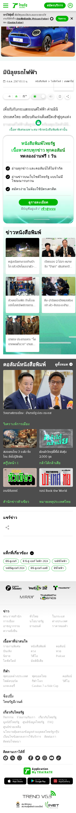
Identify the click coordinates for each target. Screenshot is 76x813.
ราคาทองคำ (59, 627)
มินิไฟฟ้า (57, 569)
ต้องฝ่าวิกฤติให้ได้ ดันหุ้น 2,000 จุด (52, 455)
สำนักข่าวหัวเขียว (14, 503)
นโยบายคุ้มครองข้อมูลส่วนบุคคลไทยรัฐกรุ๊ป (28, 728)
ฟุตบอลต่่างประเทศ (14, 677)
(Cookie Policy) (15, 22)
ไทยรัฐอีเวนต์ (11, 703)
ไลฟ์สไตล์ (57, 81)
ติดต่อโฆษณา (61, 733)
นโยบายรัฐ (35, 622)
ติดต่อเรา (44, 733)
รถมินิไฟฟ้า (57, 562)
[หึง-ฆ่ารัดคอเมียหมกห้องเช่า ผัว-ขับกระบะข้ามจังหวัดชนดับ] (58, 286)
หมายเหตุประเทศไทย (52, 503)
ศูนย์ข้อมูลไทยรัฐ (12, 723)
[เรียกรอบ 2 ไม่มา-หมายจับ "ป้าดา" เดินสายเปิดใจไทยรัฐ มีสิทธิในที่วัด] (58, 248)
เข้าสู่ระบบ (48, 209)
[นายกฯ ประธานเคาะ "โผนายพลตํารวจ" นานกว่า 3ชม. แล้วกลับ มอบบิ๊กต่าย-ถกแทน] (22, 325)
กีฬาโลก (34, 682)
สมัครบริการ (56, 5)
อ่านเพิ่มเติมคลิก (32, 19)
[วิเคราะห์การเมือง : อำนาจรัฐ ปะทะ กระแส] (38, 390)
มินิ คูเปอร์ (10, 562)
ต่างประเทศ (58, 622)
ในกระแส (57, 617)
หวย (56, 652)
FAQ (28, 723)
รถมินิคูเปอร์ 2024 (14, 569)
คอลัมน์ (58, 647)
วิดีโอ (33, 657)
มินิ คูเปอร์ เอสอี (39, 569)
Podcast (59, 657)
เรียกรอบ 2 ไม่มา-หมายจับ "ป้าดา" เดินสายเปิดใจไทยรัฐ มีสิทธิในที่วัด (58, 265)
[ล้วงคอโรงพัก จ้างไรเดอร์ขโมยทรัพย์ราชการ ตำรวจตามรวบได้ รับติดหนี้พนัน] (22, 286)
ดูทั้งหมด (62, 364)
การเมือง (8, 622)
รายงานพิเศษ (11, 647)
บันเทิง (7, 652)
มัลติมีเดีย (35, 662)
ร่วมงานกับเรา (24, 719)
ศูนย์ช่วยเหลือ (42, 723)
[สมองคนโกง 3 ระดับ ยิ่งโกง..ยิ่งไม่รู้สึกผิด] (20, 439)
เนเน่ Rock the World (53, 492)
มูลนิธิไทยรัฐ (63, 719)
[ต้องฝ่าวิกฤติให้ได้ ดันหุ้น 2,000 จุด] (56, 439)
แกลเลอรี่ (8, 687)
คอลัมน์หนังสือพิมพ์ (22, 364)
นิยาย (6, 657)
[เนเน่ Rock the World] (56, 478)
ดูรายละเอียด (38, 202)
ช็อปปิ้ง (7, 697)
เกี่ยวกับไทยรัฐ (44, 719)
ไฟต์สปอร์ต (9, 682)
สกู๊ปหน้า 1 (10, 464)
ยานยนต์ (34, 627)
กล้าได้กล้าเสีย (49, 464)
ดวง (32, 652)
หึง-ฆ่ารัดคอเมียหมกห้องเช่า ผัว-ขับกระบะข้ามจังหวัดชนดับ (58, 304)
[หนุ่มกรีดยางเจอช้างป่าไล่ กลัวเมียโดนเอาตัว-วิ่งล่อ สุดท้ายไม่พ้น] (22, 248)
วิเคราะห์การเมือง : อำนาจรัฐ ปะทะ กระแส (27, 413)
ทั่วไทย (33, 617)
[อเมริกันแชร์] (20, 478)
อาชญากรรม (10, 627)
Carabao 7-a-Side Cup (44, 687)
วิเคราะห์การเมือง (14, 424)
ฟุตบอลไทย (35, 677)
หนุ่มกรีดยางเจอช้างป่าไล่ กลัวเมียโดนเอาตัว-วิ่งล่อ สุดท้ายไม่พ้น (21, 265)
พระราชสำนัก (11, 617)
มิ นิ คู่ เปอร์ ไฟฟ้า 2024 (34, 562)
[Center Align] (72, 18)
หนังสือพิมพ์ (43, 81)
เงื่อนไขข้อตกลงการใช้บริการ (19, 733)
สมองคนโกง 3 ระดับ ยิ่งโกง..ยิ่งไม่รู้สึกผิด (17, 455)
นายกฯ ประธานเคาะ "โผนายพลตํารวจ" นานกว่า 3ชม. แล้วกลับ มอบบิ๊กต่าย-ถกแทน (22, 342)
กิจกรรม (8, 719)
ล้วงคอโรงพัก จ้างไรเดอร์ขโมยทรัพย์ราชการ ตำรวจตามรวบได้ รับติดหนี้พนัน (21, 304)
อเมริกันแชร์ (10, 492)
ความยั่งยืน (9, 632)
